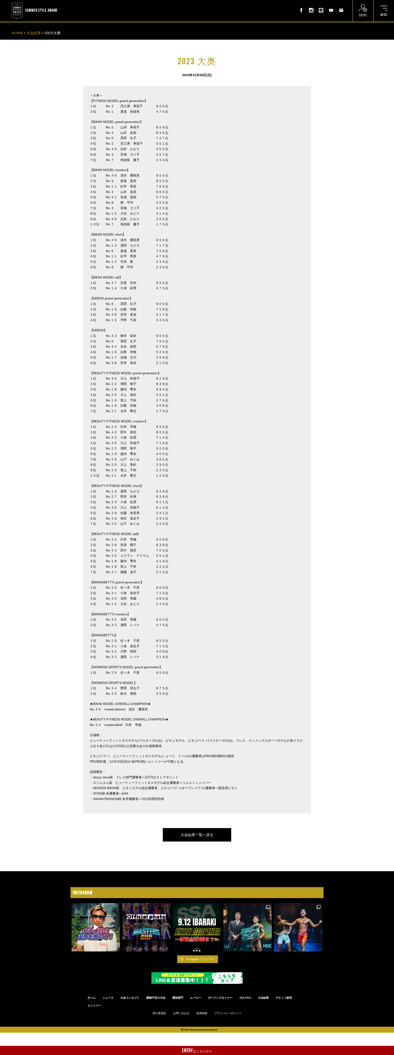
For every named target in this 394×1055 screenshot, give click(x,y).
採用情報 (201, 1013)
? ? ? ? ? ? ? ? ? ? (70, 3)
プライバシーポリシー (227, 1013)
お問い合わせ (181, 1013)
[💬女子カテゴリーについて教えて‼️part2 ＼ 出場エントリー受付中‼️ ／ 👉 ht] (96, 927)
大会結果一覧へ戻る (197, 835)
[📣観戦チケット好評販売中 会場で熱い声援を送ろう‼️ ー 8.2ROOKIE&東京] (247, 927)
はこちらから (197, 1050)
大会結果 (33, 33)
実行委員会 (159, 1013)
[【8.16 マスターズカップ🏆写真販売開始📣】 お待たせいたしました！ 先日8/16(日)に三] (146, 927)
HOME (17, 33)
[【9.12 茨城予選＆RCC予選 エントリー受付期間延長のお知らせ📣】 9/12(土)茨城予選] (197, 927)
